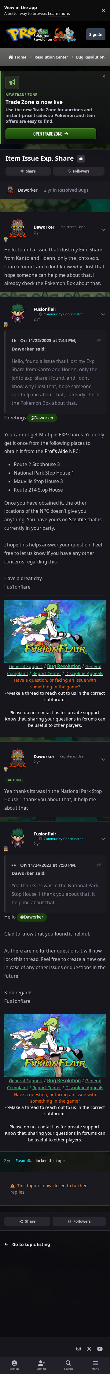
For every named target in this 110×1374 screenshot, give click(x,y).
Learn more (12, 10)
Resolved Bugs (73, 190)
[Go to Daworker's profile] (10, 190)
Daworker (28, 190)
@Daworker (42, 418)
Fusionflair (45, 309)
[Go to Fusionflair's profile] (17, 314)
